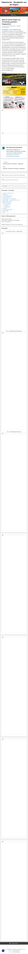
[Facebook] (8, 947)
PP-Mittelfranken (7, 206)
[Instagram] (17, 947)
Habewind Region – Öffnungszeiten (9, 198)
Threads (20, 947)
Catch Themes (17, 952)
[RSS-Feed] (14, 947)
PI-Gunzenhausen (7, 204)
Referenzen (5, 208)
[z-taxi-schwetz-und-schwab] (14, 95)
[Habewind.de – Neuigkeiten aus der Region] (14, 13)
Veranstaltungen (6, 211)
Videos (4, 212)
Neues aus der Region (7, 202)
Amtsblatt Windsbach (7, 197)
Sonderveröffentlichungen (7, 209)
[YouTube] (11, 947)
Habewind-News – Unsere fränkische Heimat (11, 200)
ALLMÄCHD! (5, 194)
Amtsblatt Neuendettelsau (7, 196)
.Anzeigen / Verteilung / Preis (8, 193)
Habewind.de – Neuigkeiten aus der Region (14, 3)
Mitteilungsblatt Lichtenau (7, 201)
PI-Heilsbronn (6, 205)
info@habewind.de (7, 221)
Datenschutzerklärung (16, 950)
